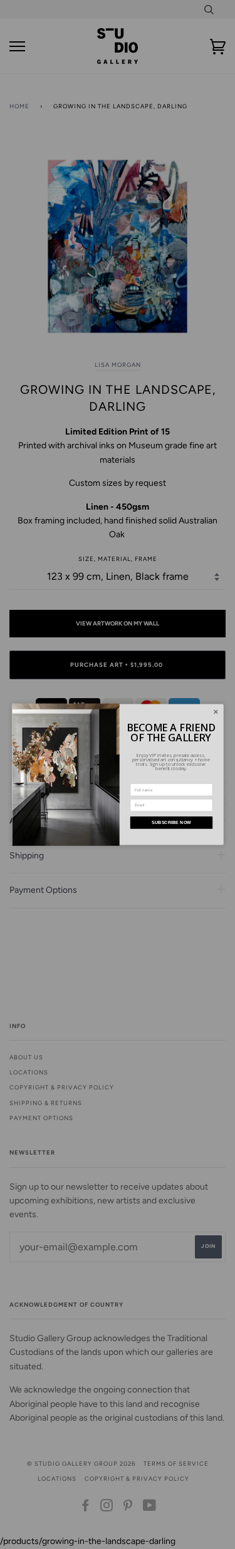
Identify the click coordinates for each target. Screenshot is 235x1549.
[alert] (118, 774)
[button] (216, 712)
